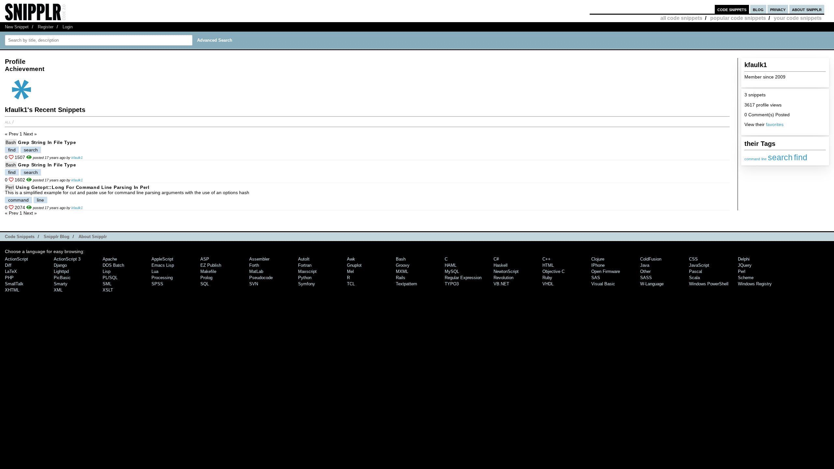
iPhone (598, 265)
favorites (775, 124)
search (780, 157)
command (752, 159)
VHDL (548, 283)
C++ (546, 259)
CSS (693, 259)
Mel (350, 271)
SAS (595, 277)
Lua (154, 271)
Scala (694, 277)
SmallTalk (14, 283)
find (800, 157)
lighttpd (61, 271)
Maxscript (307, 271)
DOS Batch (113, 265)
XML (58, 290)
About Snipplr (93, 236)
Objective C (553, 271)
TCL (351, 283)
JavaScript (699, 265)
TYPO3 (452, 283)
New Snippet (17, 26)
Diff (8, 265)
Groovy (403, 265)
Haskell (501, 265)
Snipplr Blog (56, 236)
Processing (162, 277)
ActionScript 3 (67, 259)
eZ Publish (210, 265)
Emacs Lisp (162, 265)
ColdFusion (650, 259)
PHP (9, 277)
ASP (204, 259)
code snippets (731, 9)
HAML (450, 265)
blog (758, 9)
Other (645, 271)
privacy (777, 9)
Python (304, 277)
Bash (11, 142)
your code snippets (798, 18)
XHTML (12, 290)
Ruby (547, 277)
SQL (204, 283)
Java (644, 265)
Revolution (503, 277)
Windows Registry (755, 283)
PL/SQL (110, 277)
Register (45, 26)
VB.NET (501, 283)
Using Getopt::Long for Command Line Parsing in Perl (83, 187)
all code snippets (681, 18)
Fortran (304, 265)
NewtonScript (506, 271)
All (8, 121)
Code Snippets (20, 236)
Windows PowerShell (708, 283)
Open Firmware (605, 271)
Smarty (60, 283)
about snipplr (807, 9)
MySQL (452, 271)
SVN (253, 283)
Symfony (306, 283)
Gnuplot (354, 265)
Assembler (259, 259)
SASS (646, 277)
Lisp (106, 271)
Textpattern (406, 283)
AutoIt (303, 259)
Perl (10, 187)
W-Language (652, 283)
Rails (400, 277)
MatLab (256, 271)
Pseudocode (261, 277)
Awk (351, 259)
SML (107, 283)
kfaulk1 (77, 158)
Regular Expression (463, 277)
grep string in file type (47, 142)
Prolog (206, 277)
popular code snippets (738, 18)
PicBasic (62, 277)
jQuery (745, 265)
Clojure (597, 259)
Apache (110, 259)
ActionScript (16, 259)
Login (68, 26)
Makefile (208, 271)
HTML (548, 265)
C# (496, 259)
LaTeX (11, 271)
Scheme (746, 277)
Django (60, 265)
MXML (402, 271)
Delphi (744, 259)
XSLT (108, 290)
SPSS (157, 283)
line (764, 159)
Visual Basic (603, 283)
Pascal (695, 271)
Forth (254, 265)
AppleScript (162, 259)
